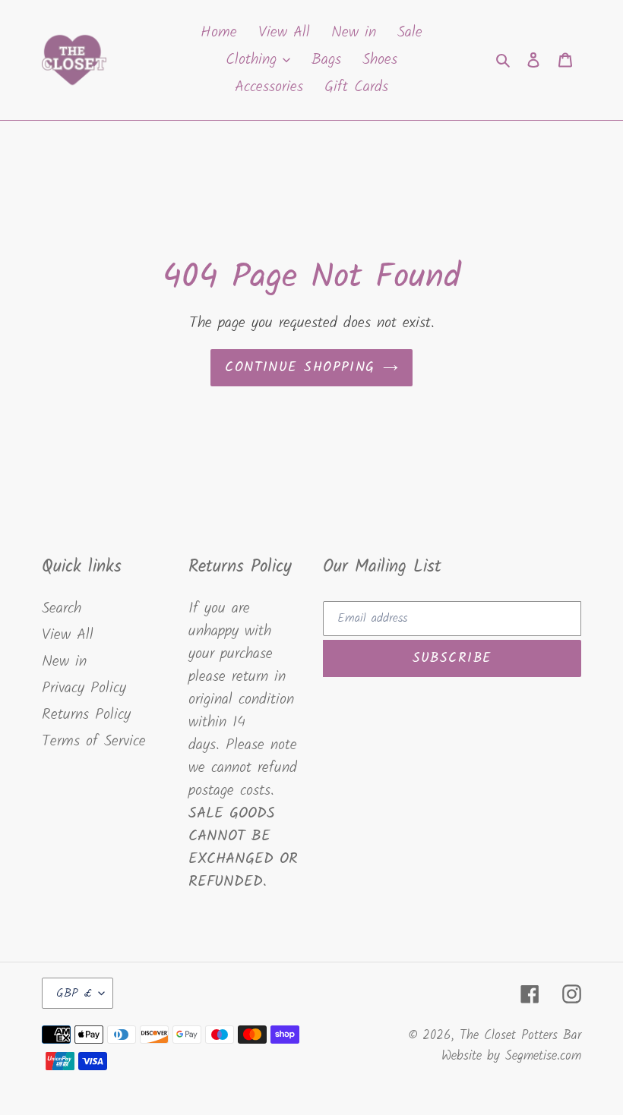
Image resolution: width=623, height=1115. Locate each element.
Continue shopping (300, 368)
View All (67, 635)
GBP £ (73, 993)
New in (64, 662)
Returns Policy (86, 715)
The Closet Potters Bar (520, 1035)
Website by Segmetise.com (511, 1056)
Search (61, 609)
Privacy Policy (84, 688)
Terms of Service (94, 741)
